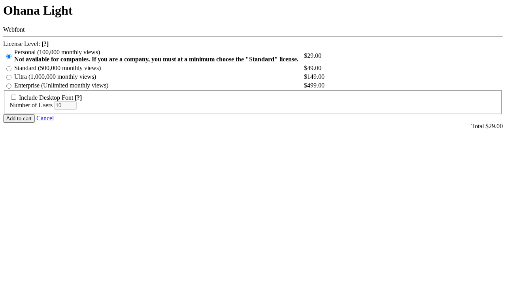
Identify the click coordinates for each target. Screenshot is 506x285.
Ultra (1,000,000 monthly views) (55, 76)
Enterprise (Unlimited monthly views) (61, 85)
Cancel (45, 118)
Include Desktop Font (46, 97)
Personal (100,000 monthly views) (156, 56)
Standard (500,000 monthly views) (57, 68)
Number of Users (31, 105)
